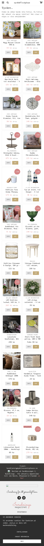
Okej (22, 541)
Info (8, 52)
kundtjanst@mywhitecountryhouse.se (22, 468)
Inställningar (22, 532)
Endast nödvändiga (22, 536)
